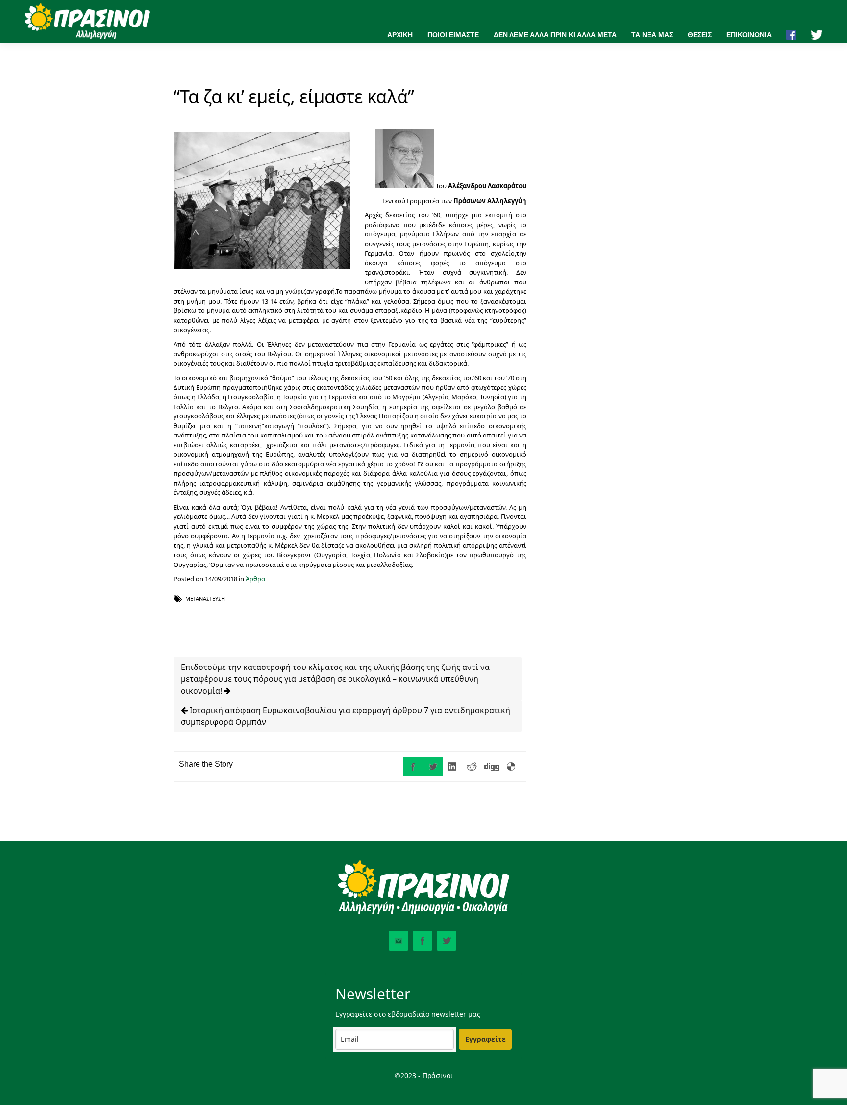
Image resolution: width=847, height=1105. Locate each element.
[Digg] (491, 766)
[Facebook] (413, 766)
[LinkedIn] (452, 766)
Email (398, 941)
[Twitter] (433, 766)
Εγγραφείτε (485, 1039)
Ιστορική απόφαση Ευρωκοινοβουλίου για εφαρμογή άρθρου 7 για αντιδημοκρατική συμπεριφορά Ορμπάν (345, 716)
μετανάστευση (205, 598)
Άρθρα (255, 578)
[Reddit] (472, 766)
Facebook (422, 941)
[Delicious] (511, 766)
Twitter (446, 941)
